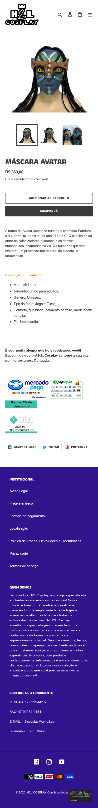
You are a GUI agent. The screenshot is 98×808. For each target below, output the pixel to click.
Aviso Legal (19, 491)
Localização (19, 528)
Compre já (49, 211)
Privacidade (19, 553)
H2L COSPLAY (36, 792)
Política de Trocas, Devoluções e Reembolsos (45, 541)
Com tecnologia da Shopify (64, 792)
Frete (9, 179)
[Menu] (90, 14)
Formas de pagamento (27, 516)
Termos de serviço (24, 566)
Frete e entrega (21, 503)
